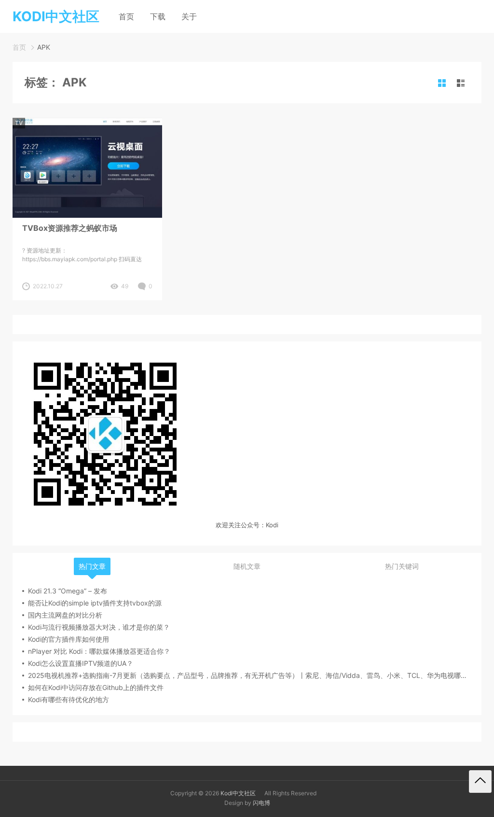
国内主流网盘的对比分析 (65, 615)
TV (19, 123)
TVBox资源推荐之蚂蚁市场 (69, 228)
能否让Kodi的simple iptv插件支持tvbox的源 (95, 603)
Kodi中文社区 (238, 793)
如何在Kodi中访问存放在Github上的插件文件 (96, 687)
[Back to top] (480, 781)
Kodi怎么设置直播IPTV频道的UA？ (80, 663)
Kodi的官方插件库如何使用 (68, 639)
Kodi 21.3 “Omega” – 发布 (67, 591)
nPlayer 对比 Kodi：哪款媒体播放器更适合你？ (99, 651)
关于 (189, 16)
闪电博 (261, 802)
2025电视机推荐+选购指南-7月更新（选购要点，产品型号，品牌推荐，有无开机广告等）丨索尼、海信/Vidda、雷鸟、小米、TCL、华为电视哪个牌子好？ (250, 675)
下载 (157, 16)
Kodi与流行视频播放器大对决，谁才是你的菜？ (99, 627)
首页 (126, 16)
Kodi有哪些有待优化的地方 (68, 699)
